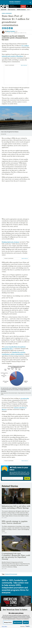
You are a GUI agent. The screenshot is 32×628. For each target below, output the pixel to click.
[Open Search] (27, 6)
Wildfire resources (21, 9)
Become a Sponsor (24, 65)
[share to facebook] (5, 28)
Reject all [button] (26, 622)
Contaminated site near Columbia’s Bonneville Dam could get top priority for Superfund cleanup (16, 556)
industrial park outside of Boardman (12, 56)
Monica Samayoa (11, 31)
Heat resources (11, 9)
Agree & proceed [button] (18, 622)
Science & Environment (7, 13)
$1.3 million (25, 45)
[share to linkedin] (9, 28)
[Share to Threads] (12, 28)
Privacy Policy (4, 626)
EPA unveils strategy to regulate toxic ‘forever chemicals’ (15, 522)
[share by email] (3, 28)
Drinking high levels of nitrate (10, 242)
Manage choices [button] (8, 622)
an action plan (25, 398)
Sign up (27, 478)
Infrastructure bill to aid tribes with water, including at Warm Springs (16, 507)
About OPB (3, 9)
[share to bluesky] (7, 28)
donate (23, 6)
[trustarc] (27, 626)
